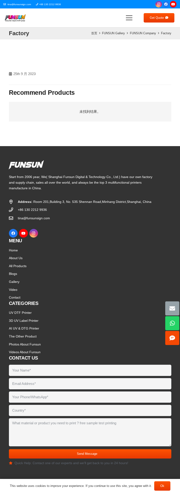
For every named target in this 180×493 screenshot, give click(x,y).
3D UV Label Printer (23, 320)
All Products (17, 266)
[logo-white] (64, 164)
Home (13, 250)
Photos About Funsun (25, 344)
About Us (15, 258)
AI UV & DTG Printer (24, 328)
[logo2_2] (15, 17)
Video (13, 290)
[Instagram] (158, 4)
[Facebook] (166, 4)
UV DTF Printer (20, 313)
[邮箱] (172, 308)
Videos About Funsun (25, 352)
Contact (14, 297)
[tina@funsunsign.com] (13, 218)
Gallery (14, 282)
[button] (129, 18)
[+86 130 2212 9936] (13, 210)
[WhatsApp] (172, 323)
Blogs (13, 274)
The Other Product (23, 336)
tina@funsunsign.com (34, 218)
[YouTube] (173, 4)
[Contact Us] (172, 338)
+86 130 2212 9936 (32, 210)
